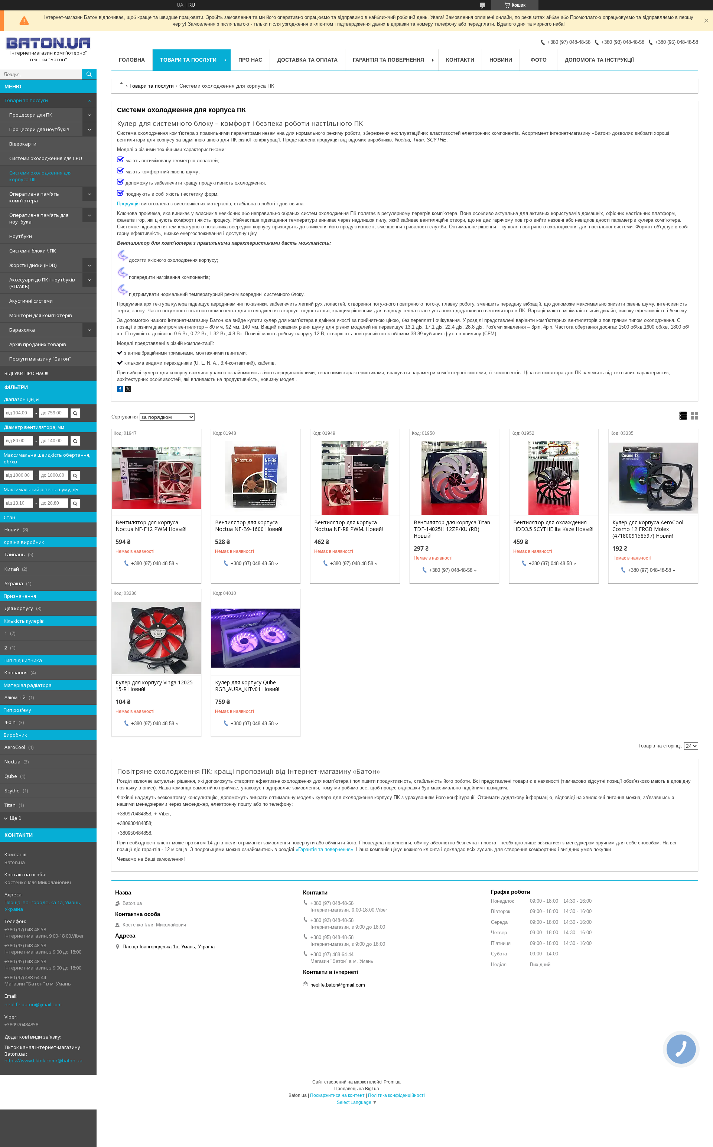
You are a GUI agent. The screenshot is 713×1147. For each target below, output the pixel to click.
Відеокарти (22, 143)
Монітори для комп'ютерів (40, 315)
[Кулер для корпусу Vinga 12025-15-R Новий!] (156, 638)
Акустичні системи (31, 300)
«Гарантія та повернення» (324, 849)
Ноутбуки (20, 236)
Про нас (250, 60)
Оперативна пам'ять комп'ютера (34, 197)
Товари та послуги (26, 100)
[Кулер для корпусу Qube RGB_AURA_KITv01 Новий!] (255, 638)
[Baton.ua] (48, 43)
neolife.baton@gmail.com (33, 1004)
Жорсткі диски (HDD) (32, 265)
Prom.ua (392, 1082)
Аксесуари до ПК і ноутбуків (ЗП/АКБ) (42, 283)
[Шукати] (89, 74)
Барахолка (22, 329)
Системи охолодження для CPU (45, 158)
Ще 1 (15, 818)
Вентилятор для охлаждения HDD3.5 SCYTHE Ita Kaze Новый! (553, 525)
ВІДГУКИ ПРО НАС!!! (26, 373)
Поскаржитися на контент (337, 1095)
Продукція (128, 203)
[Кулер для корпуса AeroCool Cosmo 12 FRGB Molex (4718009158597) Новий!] (653, 478)
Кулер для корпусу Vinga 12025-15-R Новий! (155, 686)
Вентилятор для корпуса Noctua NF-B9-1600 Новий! (248, 525)
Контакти (460, 60)
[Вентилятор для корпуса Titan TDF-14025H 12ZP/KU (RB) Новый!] (454, 478)
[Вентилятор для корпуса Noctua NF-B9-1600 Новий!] (255, 478)
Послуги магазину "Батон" (40, 358)
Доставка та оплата (307, 60)
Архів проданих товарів (37, 344)
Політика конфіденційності (396, 1095)
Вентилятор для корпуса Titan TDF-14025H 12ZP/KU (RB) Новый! (452, 529)
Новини (500, 60)
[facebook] (120, 390)
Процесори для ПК (30, 114)
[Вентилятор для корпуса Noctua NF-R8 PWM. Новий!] (354, 478)
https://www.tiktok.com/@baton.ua (43, 1060)
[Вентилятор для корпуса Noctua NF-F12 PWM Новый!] (156, 478)
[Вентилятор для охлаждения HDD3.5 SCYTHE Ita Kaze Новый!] (553, 478)
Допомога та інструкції (599, 60)
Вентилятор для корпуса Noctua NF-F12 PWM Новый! (150, 525)
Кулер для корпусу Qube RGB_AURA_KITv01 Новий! (247, 686)
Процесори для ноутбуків (39, 129)
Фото (539, 60)
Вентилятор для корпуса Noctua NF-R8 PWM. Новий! (348, 525)
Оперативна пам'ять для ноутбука (38, 218)
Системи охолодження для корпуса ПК (40, 176)
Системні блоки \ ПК (32, 250)
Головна (132, 60)
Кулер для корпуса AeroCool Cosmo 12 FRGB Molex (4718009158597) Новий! (647, 529)
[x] (128, 390)
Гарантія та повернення (388, 60)
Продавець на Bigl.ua (356, 1088)
